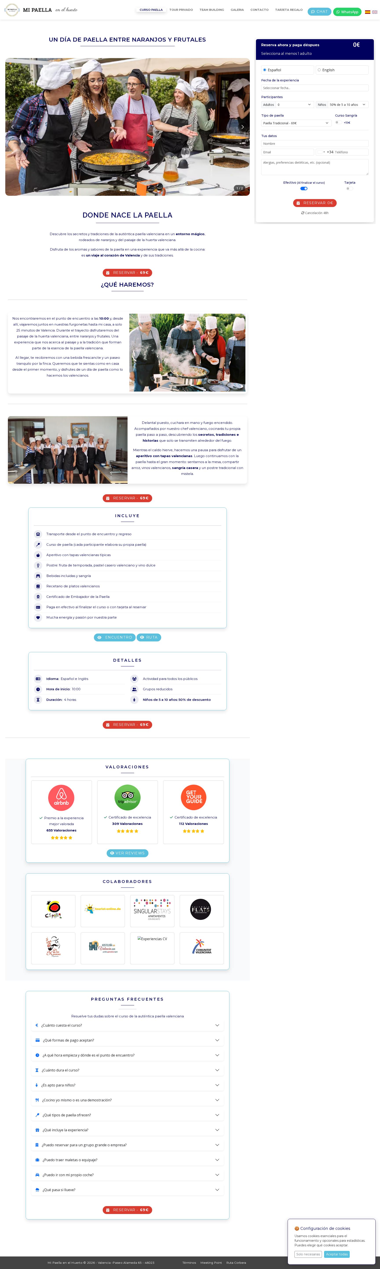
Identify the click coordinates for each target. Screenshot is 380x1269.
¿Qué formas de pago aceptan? (68, 1040)
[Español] (367, 12)
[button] (122, 190)
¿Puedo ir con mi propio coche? (68, 1174)
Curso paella (151, 9)
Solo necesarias (308, 1254)
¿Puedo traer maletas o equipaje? (70, 1159)
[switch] (338, 122)
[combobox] (324, 152)
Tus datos (269, 136)
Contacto (259, 9)
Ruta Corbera (236, 1262)
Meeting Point (211, 1262)
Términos (189, 1262)
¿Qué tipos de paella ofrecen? (67, 1115)
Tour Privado (181, 9)
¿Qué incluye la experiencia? (65, 1130)
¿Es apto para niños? (58, 1085)
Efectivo (304, 183)
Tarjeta (349, 183)
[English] (374, 12)
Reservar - (131, 273)
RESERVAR (318, 203)
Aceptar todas (337, 1254)
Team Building (211, 9)
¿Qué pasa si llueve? (59, 1189)
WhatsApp (349, 11)
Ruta (152, 637)
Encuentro (118, 637)
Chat (322, 11)
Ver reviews (130, 853)
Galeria (237, 9)
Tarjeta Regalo (289, 9)
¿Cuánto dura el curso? (60, 1070)
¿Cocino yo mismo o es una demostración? (77, 1100)
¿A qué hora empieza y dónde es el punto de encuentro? (89, 1055)
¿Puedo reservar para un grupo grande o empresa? (84, 1145)
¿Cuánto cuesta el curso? (61, 1025)
